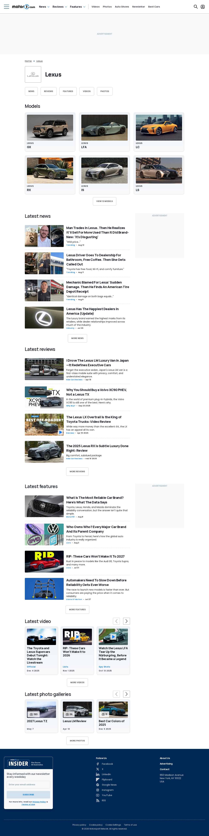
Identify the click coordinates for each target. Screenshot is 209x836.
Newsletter (138, 6)
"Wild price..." (73, 242)
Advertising (166, 763)
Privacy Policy (39, 801)
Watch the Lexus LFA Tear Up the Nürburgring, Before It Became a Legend (113, 653)
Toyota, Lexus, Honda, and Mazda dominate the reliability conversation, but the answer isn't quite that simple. (97, 510)
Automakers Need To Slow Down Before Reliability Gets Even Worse (96, 582)
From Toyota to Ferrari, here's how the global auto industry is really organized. (94, 538)
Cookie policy (96, 825)
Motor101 (70, 517)
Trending (70, 245)
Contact (165, 769)
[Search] (196, 7)
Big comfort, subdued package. (84, 455)
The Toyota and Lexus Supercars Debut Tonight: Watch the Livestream (38, 655)
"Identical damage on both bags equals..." (90, 296)
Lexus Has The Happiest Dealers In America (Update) (92, 311)
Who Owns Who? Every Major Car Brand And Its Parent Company (96, 529)
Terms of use (130, 825)
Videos (96, 6)
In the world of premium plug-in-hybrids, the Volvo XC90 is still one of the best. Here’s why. (95, 401)
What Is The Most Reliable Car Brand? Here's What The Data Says (94, 499)
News (42, 6)
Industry (70, 328)
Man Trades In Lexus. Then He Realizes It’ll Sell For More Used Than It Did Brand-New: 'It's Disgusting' (97, 232)
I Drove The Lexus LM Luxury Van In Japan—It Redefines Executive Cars (97, 362)
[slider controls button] (116, 621)
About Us (165, 758)
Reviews (58, 6)
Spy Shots (104, 667)
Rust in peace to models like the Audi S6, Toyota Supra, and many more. (97, 563)
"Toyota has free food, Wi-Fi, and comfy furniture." (95, 269)
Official (31, 667)
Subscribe (28, 794)
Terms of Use (28, 804)
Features (76, 6)
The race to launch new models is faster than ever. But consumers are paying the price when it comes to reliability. (97, 593)
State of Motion (74, 599)
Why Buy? (70, 406)
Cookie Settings (113, 825)
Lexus (39, 61)
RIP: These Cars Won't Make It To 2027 (95, 556)
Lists (68, 543)
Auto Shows (122, 6)
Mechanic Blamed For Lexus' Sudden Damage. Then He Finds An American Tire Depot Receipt (97, 287)
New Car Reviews (74, 379)
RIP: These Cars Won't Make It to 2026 (74, 651)
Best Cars (154, 6)
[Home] (23, 7)
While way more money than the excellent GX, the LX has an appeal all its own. (96, 428)
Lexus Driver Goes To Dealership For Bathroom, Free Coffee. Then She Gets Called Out (95, 259)
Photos (107, 6)
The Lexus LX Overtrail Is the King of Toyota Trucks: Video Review (93, 419)
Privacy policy (79, 825)
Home (28, 61)
